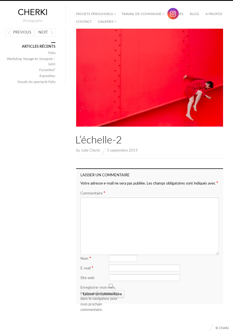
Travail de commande (141, 14)
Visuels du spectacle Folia (36, 81)
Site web (87, 278)
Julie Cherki (90, 150)
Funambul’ (47, 70)
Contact (84, 21)
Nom (85, 258)
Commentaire (92, 193)
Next (43, 32)
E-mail (86, 268)
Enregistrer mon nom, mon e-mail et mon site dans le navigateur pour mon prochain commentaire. (99, 299)
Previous (22, 32)
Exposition (47, 76)
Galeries (106, 21)
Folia (51, 53)
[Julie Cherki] (33, 12)
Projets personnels (94, 14)
